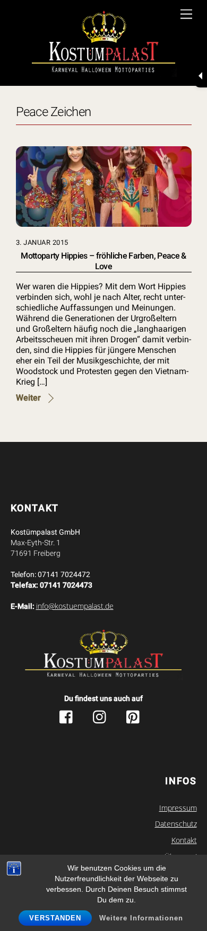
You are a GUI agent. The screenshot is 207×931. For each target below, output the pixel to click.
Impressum (178, 808)
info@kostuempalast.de (75, 606)
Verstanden (55, 918)
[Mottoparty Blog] (104, 44)
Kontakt (184, 840)
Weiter (28, 398)
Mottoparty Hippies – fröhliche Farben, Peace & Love (103, 261)
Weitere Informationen (141, 918)
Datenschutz (176, 824)
